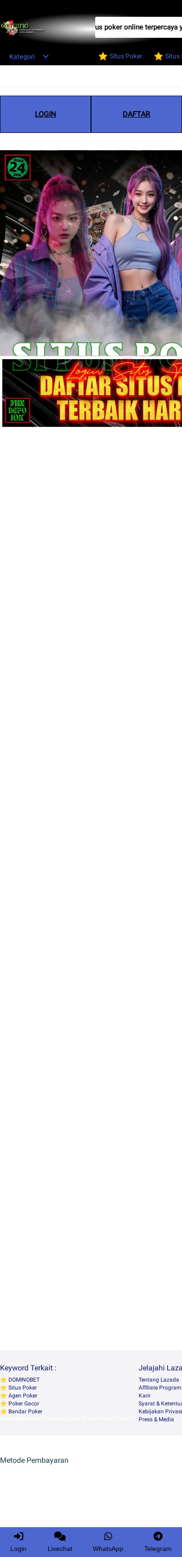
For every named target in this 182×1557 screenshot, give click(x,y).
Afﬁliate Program (160, 1387)
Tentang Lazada (159, 1379)
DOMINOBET (23, 1379)
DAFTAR (136, 114)
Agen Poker (22, 1395)
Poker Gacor (23, 1403)
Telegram (158, 1548)
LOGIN (45, 114)
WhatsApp (108, 1548)
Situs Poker (22, 1387)
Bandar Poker (24, 1411)
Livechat (60, 1548)
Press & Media (156, 1419)
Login (18, 1548)
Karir (145, 1395)
